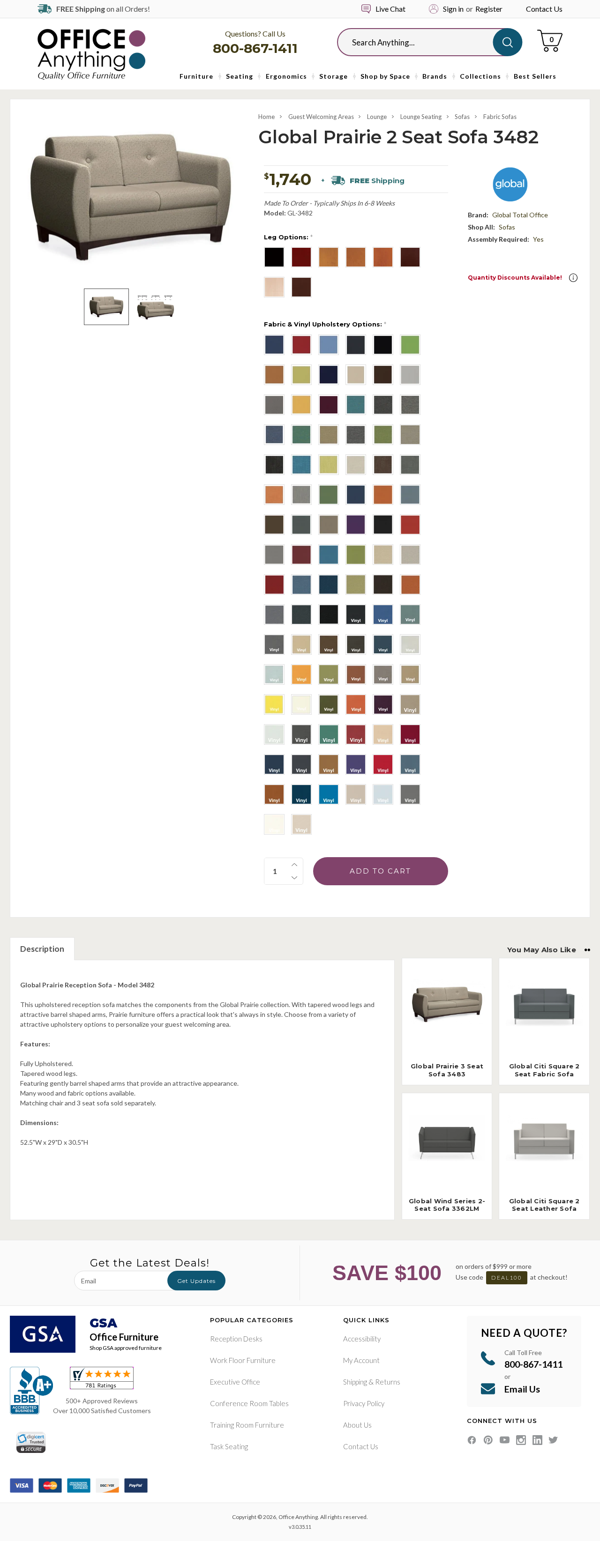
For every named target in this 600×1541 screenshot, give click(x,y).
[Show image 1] (106, 307)
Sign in (453, 8)
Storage (333, 76)
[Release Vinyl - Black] (355, 614)
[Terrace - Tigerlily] (383, 494)
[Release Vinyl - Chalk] (274, 734)
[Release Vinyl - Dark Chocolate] (328, 644)
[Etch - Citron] (328, 464)
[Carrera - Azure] (355, 404)
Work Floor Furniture (243, 1360)
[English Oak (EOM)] (328, 257)
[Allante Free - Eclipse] (274, 764)
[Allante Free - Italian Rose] (383, 764)
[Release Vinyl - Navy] (383, 644)
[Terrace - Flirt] (355, 524)
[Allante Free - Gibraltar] (410, 794)
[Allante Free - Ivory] (301, 824)
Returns (387, 1382)
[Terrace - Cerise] (301, 554)
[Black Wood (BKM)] (274, 257)
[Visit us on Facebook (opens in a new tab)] (472, 1440)
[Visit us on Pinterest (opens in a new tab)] (488, 1440)
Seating (239, 76)
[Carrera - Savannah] (328, 434)
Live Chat (390, 8)
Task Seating (229, 1446)
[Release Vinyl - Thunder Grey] (301, 734)
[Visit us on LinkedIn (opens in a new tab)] (537, 1440)
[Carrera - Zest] (383, 434)
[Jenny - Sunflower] (301, 404)
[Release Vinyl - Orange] (301, 674)
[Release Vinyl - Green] (328, 734)
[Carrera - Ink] (274, 434)
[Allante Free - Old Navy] (301, 794)
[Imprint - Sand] (410, 554)
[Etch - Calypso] (301, 464)
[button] (573, 278)
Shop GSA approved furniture (126, 1347)
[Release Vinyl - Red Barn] (355, 734)
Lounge (377, 116)
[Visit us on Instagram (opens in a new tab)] (521, 1440)
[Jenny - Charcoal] (355, 344)
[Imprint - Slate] (301, 614)
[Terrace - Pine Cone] (274, 524)
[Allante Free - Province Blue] (410, 764)
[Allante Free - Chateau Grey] (301, 764)
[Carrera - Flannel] (410, 404)
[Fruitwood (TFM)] (355, 257)
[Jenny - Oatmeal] (355, 374)
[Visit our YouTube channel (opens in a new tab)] (505, 1440)
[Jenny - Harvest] (274, 374)
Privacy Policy (363, 1403)
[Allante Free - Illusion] (355, 794)
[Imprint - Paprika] (410, 584)
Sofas (462, 116)
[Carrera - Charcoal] (383, 404)
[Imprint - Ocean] (301, 584)
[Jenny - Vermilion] (328, 404)
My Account (361, 1360)
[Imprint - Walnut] (383, 584)
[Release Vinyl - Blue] (383, 614)
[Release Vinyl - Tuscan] (410, 674)
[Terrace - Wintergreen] (328, 494)
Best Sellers (535, 76)
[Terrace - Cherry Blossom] (410, 524)
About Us (357, 1425)
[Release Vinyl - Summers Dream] (274, 674)
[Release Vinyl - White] (301, 704)
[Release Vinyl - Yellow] (274, 704)
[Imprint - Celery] (355, 584)
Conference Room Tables (249, 1403)
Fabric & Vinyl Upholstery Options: (325, 324)
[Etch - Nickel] (301, 494)
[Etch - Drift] (355, 464)
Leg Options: (288, 237)
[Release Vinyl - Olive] (328, 704)
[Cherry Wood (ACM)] (301, 257)
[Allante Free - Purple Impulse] (355, 764)
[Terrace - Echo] (383, 524)
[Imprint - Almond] (383, 554)
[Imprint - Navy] (328, 584)
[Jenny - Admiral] (274, 344)
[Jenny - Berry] (301, 344)
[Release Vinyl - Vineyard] (383, 704)
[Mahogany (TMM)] (410, 257)
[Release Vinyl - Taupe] (410, 704)
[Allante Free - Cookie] (328, 764)
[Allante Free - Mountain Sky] (328, 794)
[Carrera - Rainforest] (301, 434)
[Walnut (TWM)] (301, 287)
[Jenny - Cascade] (328, 344)
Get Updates (196, 1280)
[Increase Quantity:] (294, 864)
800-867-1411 (255, 48)
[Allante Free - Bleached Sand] (383, 734)
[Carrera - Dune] (410, 434)
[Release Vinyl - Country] (301, 644)
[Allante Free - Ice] (383, 794)
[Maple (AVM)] (274, 287)
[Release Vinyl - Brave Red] (355, 674)
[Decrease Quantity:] (294, 877)
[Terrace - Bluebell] (328, 554)
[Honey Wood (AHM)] (383, 257)
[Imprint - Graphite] (274, 614)
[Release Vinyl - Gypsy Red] (355, 704)
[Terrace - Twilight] (355, 494)
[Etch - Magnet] (410, 464)
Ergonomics (286, 76)
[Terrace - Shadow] (410, 494)
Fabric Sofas (500, 116)
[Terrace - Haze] (328, 524)
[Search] (507, 42)
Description (42, 949)
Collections (480, 76)
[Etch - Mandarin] (274, 494)
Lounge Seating (421, 116)
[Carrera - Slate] (355, 434)
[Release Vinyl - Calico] (410, 614)
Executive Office (235, 1382)
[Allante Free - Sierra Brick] (274, 794)
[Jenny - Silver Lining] (410, 374)
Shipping (355, 1382)
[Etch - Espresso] (383, 464)
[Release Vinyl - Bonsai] (328, 674)
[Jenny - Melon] (301, 374)
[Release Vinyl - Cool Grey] (274, 644)
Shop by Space (385, 76)
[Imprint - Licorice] (328, 614)
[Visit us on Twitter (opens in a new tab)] (553, 1440)
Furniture (196, 76)
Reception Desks (236, 1338)
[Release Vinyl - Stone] (410, 644)
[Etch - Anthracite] (274, 464)
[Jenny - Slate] (274, 404)
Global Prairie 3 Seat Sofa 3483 (447, 1070)
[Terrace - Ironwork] (301, 524)
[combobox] (422, 42)
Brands (434, 76)
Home (266, 116)
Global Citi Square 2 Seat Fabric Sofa (544, 1070)
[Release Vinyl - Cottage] (383, 674)
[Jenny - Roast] (383, 374)
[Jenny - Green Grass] (410, 344)
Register (488, 8)
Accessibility (362, 1338)
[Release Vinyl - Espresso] (355, 644)
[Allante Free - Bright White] (274, 824)
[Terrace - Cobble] (274, 554)
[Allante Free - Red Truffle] (410, 734)
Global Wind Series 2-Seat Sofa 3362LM (447, 1205)
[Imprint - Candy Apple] (274, 584)
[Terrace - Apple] (355, 554)
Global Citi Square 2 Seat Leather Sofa (544, 1205)
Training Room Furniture (247, 1425)
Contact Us (544, 8)
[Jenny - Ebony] (383, 344)
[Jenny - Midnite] (328, 374)
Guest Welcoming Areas (321, 116)
